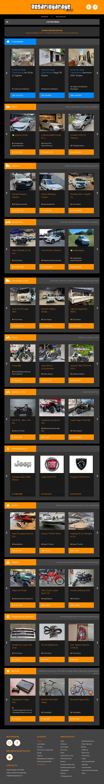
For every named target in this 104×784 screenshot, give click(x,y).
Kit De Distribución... (21, 645)
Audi (74, 260)
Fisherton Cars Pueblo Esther (80, 597)
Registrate (61, 17)
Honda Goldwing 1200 (51, 590)
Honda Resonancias (80, 374)
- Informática (85, 756)
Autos (62, 741)
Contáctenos (41, 764)
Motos (62, 753)
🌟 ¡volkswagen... (48, 250)
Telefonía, (43, 671)
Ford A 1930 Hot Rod (79, 590)
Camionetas (64, 747)
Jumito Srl (76, 89)
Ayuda (39, 753)
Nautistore (76, 544)
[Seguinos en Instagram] (88, 6)
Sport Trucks (77, 431)
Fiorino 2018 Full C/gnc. (80, 194)
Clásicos (63, 761)
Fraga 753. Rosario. (22, 73)
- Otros (83, 773)
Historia (39, 756)
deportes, (83, 671)
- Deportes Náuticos (87, 741)
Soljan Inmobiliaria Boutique (49, 88)
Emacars (46, 599)
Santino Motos (49, 374)
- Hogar (83, 758)
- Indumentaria (86, 767)
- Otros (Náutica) (86, 744)
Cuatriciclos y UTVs (66, 756)
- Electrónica (85, 753)
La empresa (41, 744)
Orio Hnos (47, 204)
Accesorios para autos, (69, 617)
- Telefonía (84, 750)
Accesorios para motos (88, 617)
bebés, (76, 671)
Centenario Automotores (47, 259)
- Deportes (84, 764)
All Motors (76, 712)
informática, (62, 671)
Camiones (63, 750)
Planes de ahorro (66, 758)
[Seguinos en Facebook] (95, 7)
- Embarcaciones (66, 776)
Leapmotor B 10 (19, 477)
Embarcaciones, (63, 505)
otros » (96, 673)
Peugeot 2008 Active (51, 477)
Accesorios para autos (67, 764)
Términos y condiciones (45, 750)
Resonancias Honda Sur (21, 429)
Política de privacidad (44, 761)
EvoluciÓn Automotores (17, 144)
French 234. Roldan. (79, 73)
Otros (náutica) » (92, 505)
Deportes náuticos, (78, 505)
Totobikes (18, 712)
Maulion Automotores (23, 260)
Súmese (39, 747)
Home (39, 741)
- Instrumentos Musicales (89, 770)
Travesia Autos (49, 146)
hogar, (70, 671)
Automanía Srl (19, 204)
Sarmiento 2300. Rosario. (52, 73)
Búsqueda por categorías (45, 758)
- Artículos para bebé (88, 761)
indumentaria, (93, 671)
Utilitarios (63, 744)
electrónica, (52, 671)
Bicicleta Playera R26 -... (51, 699)
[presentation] (6, 73)
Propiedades (64, 770)
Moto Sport (18, 374)
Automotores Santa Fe (81, 146)
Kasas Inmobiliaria (21, 89)
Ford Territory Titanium (22, 250)
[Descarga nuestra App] (9, 757)
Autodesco (18, 599)
